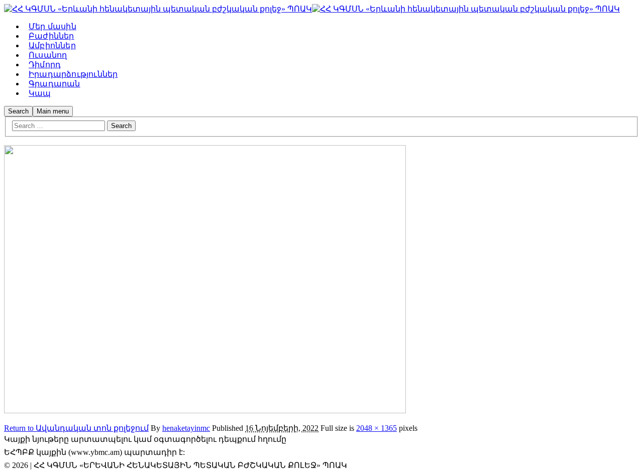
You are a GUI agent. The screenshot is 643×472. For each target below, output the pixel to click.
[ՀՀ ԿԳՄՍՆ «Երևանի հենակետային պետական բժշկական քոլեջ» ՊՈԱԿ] (158, 9)
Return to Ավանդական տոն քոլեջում (76, 428)
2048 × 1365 (376, 428)
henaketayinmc (186, 428)
